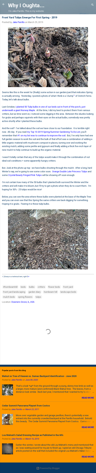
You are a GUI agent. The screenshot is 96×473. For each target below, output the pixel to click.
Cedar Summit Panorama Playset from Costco (26, 405)
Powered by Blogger (49, 468)
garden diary (34, 292)
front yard (68, 287)
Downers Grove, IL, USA (23, 302)
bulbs (31, 287)
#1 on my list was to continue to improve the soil (41, 135)
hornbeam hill (50, 292)
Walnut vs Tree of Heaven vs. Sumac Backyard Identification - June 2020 (39, 376)
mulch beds (9, 297)
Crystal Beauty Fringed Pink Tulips (25, 175)
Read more (88, 397)
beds (23, 287)
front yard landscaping (14, 292)
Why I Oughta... (26, 5)
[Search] (92, 5)
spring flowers (25, 297)
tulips (38, 297)
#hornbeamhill (10, 287)
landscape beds (68, 292)
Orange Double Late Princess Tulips (69, 171)
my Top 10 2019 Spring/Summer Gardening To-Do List (53, 132)
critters (41, 287)
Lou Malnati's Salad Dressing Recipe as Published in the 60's (32, 435)
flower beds (54, 287)
